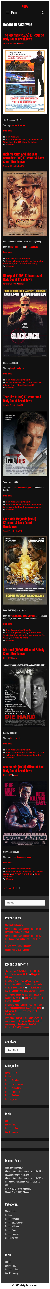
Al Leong (8, 752)
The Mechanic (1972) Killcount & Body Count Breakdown (23, 37)
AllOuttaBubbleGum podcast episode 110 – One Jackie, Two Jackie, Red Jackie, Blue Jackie (24, 939)
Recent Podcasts (12, 1091)
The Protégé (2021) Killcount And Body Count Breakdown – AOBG (22, 972)
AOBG (25, 6)
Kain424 (13, 385)
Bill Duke (25, 871)
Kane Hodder (14, 635)
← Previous (7, 888)
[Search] (42, 12)
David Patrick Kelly (17, 873)
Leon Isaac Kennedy (31, 635)
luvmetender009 (28, 385)
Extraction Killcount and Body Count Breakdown (21, 1012)
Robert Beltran (14, 637)
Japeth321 (17, 142)
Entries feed (10, 1124)
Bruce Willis (40, 752)
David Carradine (29, 615)
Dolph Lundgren (17, 368)
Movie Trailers (11, 1072)
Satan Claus (24, 637)
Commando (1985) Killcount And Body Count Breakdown (23, 769)
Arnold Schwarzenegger (13, 504)
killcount (24, 142)
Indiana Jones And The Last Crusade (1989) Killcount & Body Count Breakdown (23, 158)
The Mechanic (32, 142)
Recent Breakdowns (12, 136)
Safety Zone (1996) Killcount (18, 945)
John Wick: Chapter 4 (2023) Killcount (21, 1025)
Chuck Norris (16, 615)
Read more (7, 130)
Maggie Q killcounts (14, 925)
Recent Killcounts (25, 258)
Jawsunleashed (13, 507)
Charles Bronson (33, 139)
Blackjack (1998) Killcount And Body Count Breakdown (22, 278)
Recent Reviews (12, 1095)
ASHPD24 (9, 139)
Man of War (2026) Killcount (17, 949)
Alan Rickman (16, 752)
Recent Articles (12, 1080)
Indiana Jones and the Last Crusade (27, 261)
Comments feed (12, 1128)
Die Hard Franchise (9, 755)
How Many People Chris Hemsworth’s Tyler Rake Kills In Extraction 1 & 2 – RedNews (23, 1006)
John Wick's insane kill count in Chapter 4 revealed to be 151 (23, 996)
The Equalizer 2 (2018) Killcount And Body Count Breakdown (24, 989)
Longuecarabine (30, 507)
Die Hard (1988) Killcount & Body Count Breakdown (23, 652)
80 (17, 888)
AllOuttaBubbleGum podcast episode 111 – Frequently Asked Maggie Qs (24, 930)
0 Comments (10, 144)
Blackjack (9, 382)
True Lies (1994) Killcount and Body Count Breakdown (22, 399)
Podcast (9, 1076)
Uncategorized (11, 1099)
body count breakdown (20, 139)
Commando (6, 873)
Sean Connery (32, 263)
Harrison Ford (10, 261)
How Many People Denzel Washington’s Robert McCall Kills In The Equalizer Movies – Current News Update (25, 984)
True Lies (38, 507)
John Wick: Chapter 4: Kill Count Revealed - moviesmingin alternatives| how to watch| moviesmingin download (24, 1021)
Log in (8, 1120)
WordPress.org (11, 1132)
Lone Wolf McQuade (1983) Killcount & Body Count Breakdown (19, 523)
